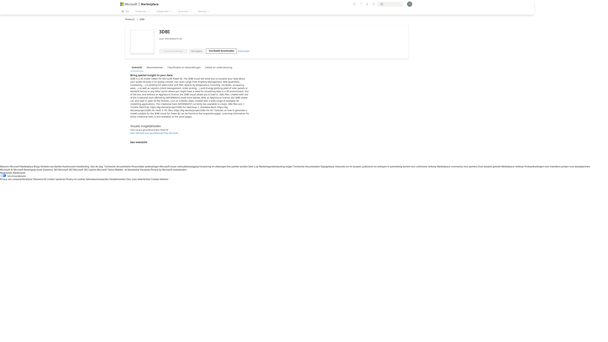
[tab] (137, 67)
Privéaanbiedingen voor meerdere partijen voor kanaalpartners (557, 166)
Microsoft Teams (105, 169)
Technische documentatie (117, 166)
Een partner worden (237, 166)
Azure (39, 169)
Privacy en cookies (75, 179)
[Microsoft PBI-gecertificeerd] (180, 44)
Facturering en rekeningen (212, 166)
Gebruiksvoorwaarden (97, 179)
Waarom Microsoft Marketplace (16, 166)
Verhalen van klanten (51, 166)
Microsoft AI (6, 169)
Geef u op (253, 166)
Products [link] (130, 19)
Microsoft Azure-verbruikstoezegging (179, 166)
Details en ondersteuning (218, 67)
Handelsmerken (117, 179)
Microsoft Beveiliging (24, 169)
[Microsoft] (128, 4)
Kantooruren (69, 166)
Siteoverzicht (39, 179)
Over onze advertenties (138, 179)
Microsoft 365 (65, 169)
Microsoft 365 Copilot (84, 169)
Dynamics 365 (50, 169)
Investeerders (180, 169)
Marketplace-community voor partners (457, 166)
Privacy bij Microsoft (161, 169)
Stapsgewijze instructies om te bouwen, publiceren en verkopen (353, 166)
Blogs (37, 166)
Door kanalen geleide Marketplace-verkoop (501, 166)
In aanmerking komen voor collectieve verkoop (412, 166)
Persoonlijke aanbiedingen (145, 166)
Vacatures (145, 169)
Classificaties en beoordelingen (184, 67)
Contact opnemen (56, 179)
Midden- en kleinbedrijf (127, 169)
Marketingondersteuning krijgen (276, 166)
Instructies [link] (244, 51)
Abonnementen (155, 67)
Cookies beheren (159, 179)
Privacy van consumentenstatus (16, 179)
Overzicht (137, 67)
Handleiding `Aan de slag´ (90, 166)
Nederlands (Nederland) (12, 172)
